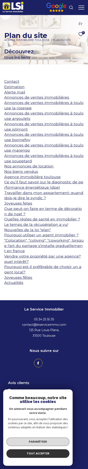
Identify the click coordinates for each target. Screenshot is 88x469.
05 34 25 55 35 (44, 319)
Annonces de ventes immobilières (36, 97)
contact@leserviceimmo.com (44, 325)
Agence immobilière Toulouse (27, 40)
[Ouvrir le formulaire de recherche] (71, 7)
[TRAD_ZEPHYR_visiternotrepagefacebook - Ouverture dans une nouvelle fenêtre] (38, 363)
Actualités (13, 282)
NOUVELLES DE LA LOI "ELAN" (27, 230)
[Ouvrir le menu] (81, 7)
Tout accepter (38, 453)
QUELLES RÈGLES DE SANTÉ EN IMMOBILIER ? (42, 219)
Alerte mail (14, 92)
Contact (11, 81)
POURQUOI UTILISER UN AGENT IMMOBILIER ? (41, 235)
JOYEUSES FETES (18, 203)
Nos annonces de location (29, 166)
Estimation (14, 86)
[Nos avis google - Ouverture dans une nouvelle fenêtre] (56, 11)
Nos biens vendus (21, 171)
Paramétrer (38, 441)
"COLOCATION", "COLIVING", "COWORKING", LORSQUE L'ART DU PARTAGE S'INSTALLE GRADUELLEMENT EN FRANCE (44, 245)
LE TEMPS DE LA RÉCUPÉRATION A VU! (36, 224)
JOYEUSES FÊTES (18, 277)
